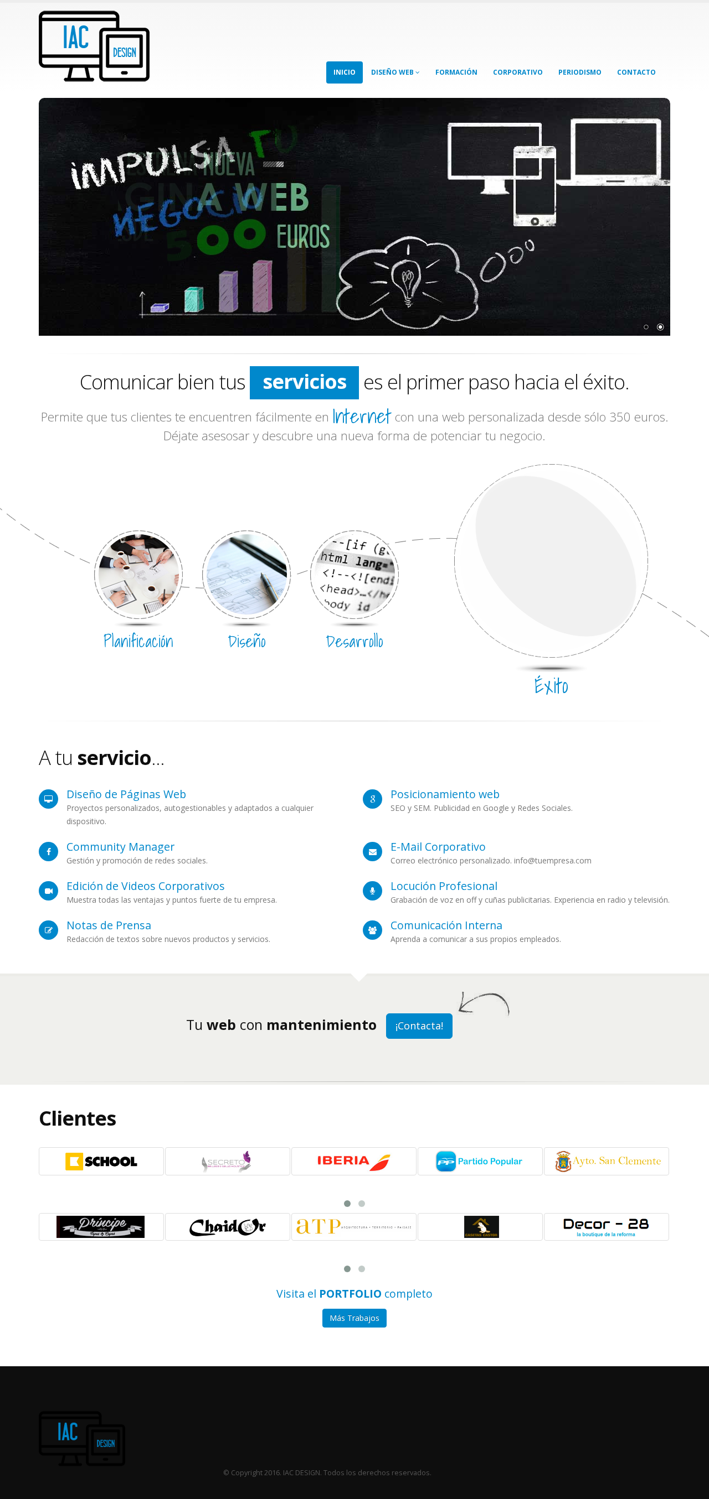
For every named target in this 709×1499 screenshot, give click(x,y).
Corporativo (518, 72)
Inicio (344, 72)
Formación (456, 72)
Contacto (636, 72)
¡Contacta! (419, 1025)
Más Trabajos (354, 1318)
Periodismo (580, 72)
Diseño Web (393, 72)
